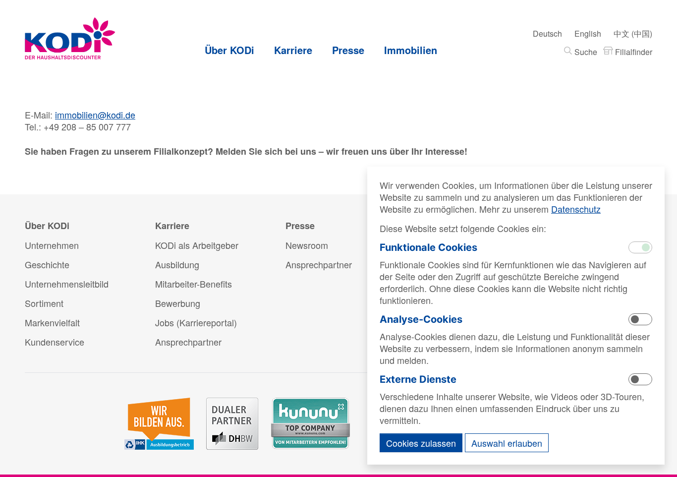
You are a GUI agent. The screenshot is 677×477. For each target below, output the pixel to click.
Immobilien (410, 50)
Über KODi (229, 50)
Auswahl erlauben (506, 442)
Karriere (293, 50)
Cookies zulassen (421, 442)
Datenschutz (576, 208)
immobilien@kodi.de (95, 114)
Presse (348, 50)
